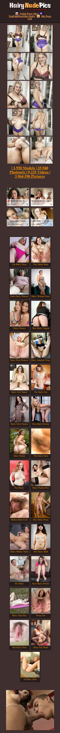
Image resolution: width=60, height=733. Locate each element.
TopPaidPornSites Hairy (22, 16)
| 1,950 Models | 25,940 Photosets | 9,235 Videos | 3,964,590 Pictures (30, 172)
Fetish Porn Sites (29, 13)
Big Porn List (39, 17)
